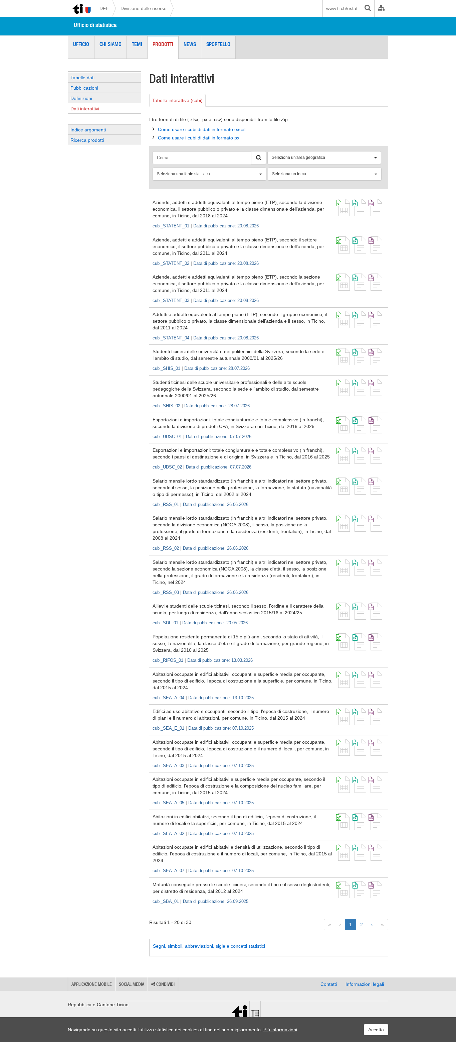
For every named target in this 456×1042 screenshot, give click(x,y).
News (190, 44)
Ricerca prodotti (87, 140)
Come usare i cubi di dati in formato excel (201, 129)
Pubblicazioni (84, 88)
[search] (367, 8)
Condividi (165, 984)
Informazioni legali (365, 984)
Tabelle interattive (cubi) (177, 100)
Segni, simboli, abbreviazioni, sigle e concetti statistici (209, 946)
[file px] (359, 207)
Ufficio (81, 44)
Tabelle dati (82, 77)
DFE (104, 8)
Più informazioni (280, 1029)
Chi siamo (110, 44)
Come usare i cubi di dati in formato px (198, 137)
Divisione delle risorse (144, 8)
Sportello (218, 44)
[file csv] (375, 207)
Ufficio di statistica (95, 25)
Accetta (376, 1029)
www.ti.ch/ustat (342, 8)
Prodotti (163, 44)
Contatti (328, 984)
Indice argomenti (88, 129)
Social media (131, 984)
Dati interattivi (84, 108)
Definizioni (81, 98)
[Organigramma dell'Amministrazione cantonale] (381, 8)
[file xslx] (343, 207)
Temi (137, 44)
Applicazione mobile (91, 984)
